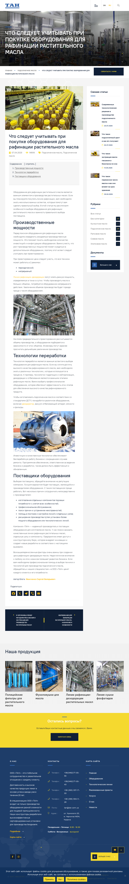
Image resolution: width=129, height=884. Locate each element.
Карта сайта (15, 837)
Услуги (92, 796)
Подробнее (15, 831)
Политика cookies (76, 879)
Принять (49, 879)
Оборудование (96, 778)
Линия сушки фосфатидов (105, 696)
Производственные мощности (29, 168)
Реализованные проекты (100, 790)
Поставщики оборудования (28, 176)
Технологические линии (100, 784)
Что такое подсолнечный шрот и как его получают (111, 137)
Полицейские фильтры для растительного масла (14, 700)
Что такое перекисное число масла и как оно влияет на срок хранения (110, 183)
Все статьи (96, 213)
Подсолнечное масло (27, 71)
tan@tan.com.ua (71, 808)
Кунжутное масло (99, 224)
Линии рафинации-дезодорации (28, 277)
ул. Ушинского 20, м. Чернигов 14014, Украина (72, 816)
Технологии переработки (27, 172)
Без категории (97, 219)
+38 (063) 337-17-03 (72, 791)
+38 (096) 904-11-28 (71, 800)
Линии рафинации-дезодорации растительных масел (79, 698)
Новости (93, 807)
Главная (8, 71)
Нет (60, 879)
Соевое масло (97, 239)
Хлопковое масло (99, 244)
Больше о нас (104, 856)
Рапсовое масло (98, 234)
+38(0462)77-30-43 (71, 783)
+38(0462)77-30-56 (71, 774)
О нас (91, 802)
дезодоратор (28, 404)
